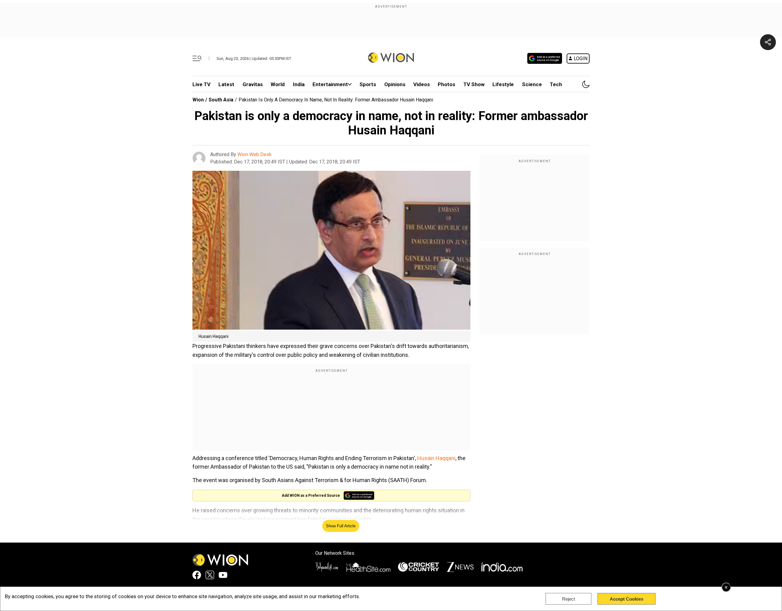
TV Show (473, 84)
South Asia (221, 100)
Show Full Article (341, 526)
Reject (568, 599)
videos (421, 84)
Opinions (394, 84)
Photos (446, 84)
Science (532, 84)
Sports (368, 84)
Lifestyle (503, 84)
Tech (556, 84)
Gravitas (253, 84)
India (299, 84)
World (278, 84)
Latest (226, 84)
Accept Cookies (626, 599)
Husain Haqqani (436, 458)
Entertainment (330, 84)
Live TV (201, 84)
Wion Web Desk (254, 154)
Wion (198, 100)
